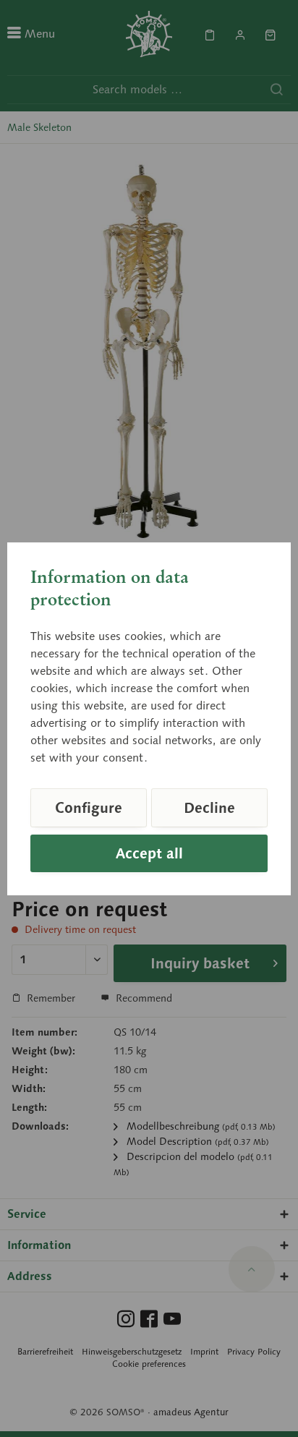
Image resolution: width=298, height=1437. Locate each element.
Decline (209, 807)
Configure (88, 807)
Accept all (149, 853)
